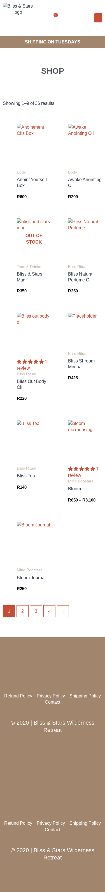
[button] (68, 17)
